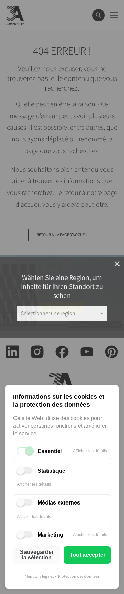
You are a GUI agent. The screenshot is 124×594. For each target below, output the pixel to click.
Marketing (50, 535)
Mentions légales (39, 576)
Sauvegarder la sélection (37, 554)
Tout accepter (87, 555)
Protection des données (79, 576)
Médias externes (59, 503)
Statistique (51, 471)
